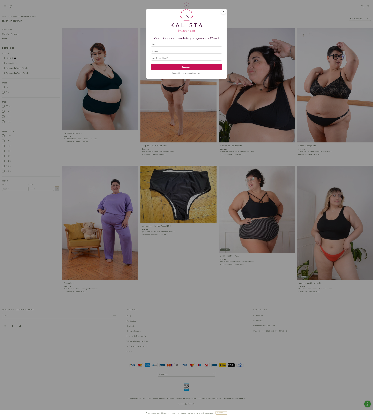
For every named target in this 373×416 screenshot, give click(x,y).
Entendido (221, 413)
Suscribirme (186, 67)
